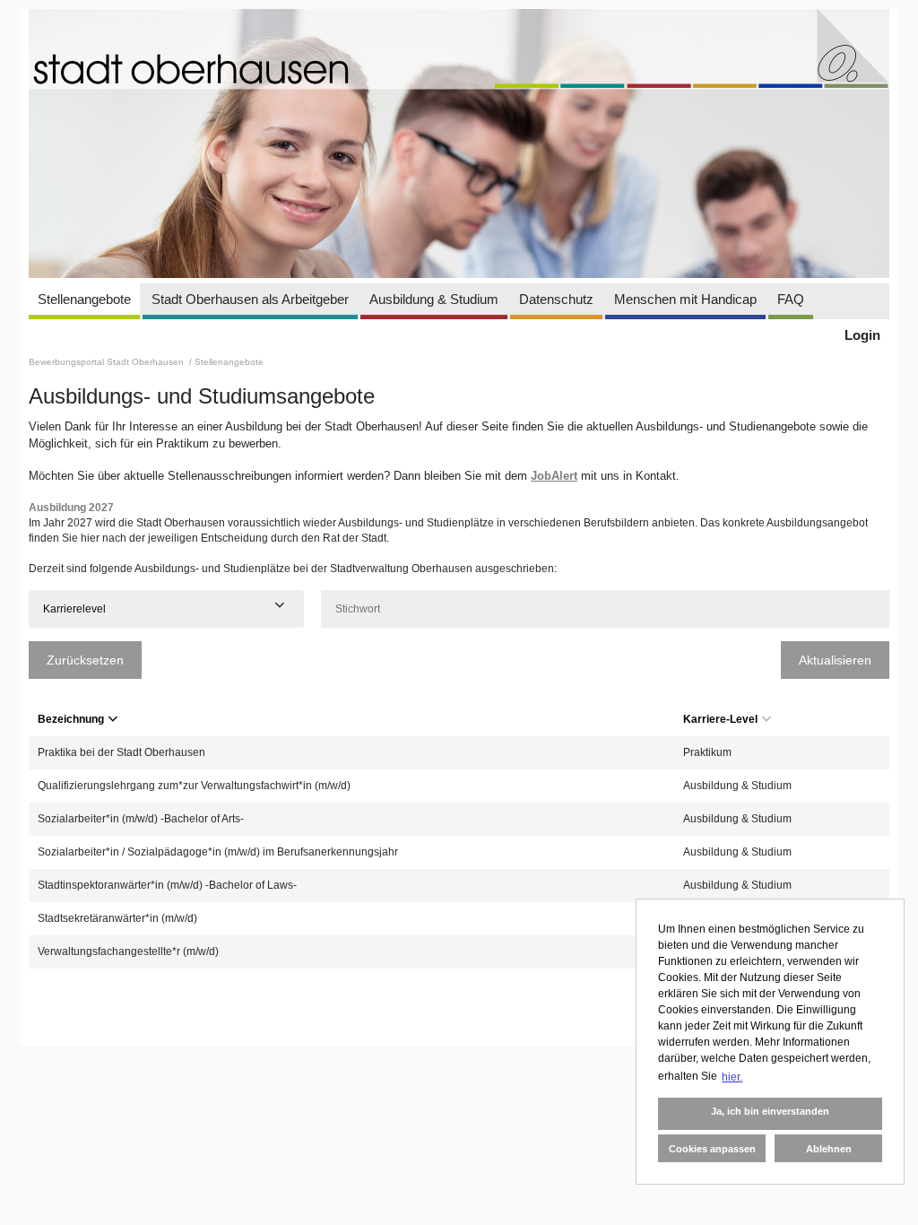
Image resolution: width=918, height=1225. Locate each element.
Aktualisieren (835, 660)
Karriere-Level (720, 719)
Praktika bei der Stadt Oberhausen (121, 752)
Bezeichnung (71, 719)
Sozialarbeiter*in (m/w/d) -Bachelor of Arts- (141, 818)
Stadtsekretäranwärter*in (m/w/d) (117, 918)
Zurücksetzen (85, 660)
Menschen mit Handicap (685, 299)
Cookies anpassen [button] (712, 1148)
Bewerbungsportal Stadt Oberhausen (107, 362)
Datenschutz (556, 299)
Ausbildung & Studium (433, 299)
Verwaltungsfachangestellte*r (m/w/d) (128, 951)
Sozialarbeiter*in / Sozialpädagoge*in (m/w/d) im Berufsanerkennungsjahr (218, 852)
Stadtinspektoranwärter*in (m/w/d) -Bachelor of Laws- (167, 885)
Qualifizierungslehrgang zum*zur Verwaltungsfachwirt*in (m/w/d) (194, 785)
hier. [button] (732, 1077)
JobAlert (554, 475)
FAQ (790, 299)
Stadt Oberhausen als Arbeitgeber (250, 299)
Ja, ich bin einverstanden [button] (770, 1111)
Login (862, 335)
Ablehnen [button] (829, 1148)
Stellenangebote (84, 299)
